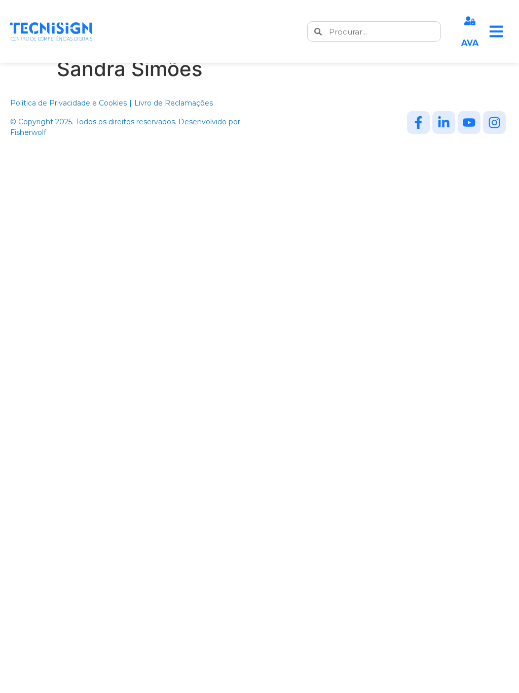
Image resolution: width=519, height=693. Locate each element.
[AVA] (469, 20)
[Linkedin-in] (443, 122)
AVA (469, 43)
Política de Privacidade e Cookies (68, 103)
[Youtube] (469, 122)
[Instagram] (494, 122)
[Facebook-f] (418, 122)
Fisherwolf (28, 132)
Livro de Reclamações (173, 103)
